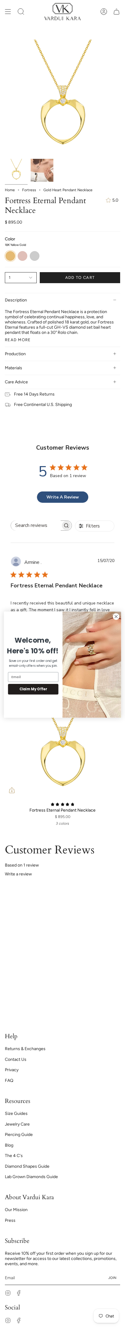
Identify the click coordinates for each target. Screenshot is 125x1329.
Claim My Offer (33, 689)
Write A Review (62, 497)
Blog (9, 1145)
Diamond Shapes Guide (27, 1166)
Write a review (18, 874)
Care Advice (16, 382)
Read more (18, 340)
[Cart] (116, 11)
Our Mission (16, 1209)
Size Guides (16, 1113)
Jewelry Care (17, 1124)
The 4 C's (14, 1155)
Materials (13, 368)
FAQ (9, 1080)
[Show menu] (8, 11)
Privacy (12, 1069)
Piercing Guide (19, 1134)
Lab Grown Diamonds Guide (31, 1176)
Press (10, 1220)
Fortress (29, 190)
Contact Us (15, 1059)
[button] (21, 11)
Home (10, 190)
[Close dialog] (116, 616)
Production (15, 353)
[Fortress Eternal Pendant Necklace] (62, 739)
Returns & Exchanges (25, 1048)
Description (16, 300)
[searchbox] (36, 525)
